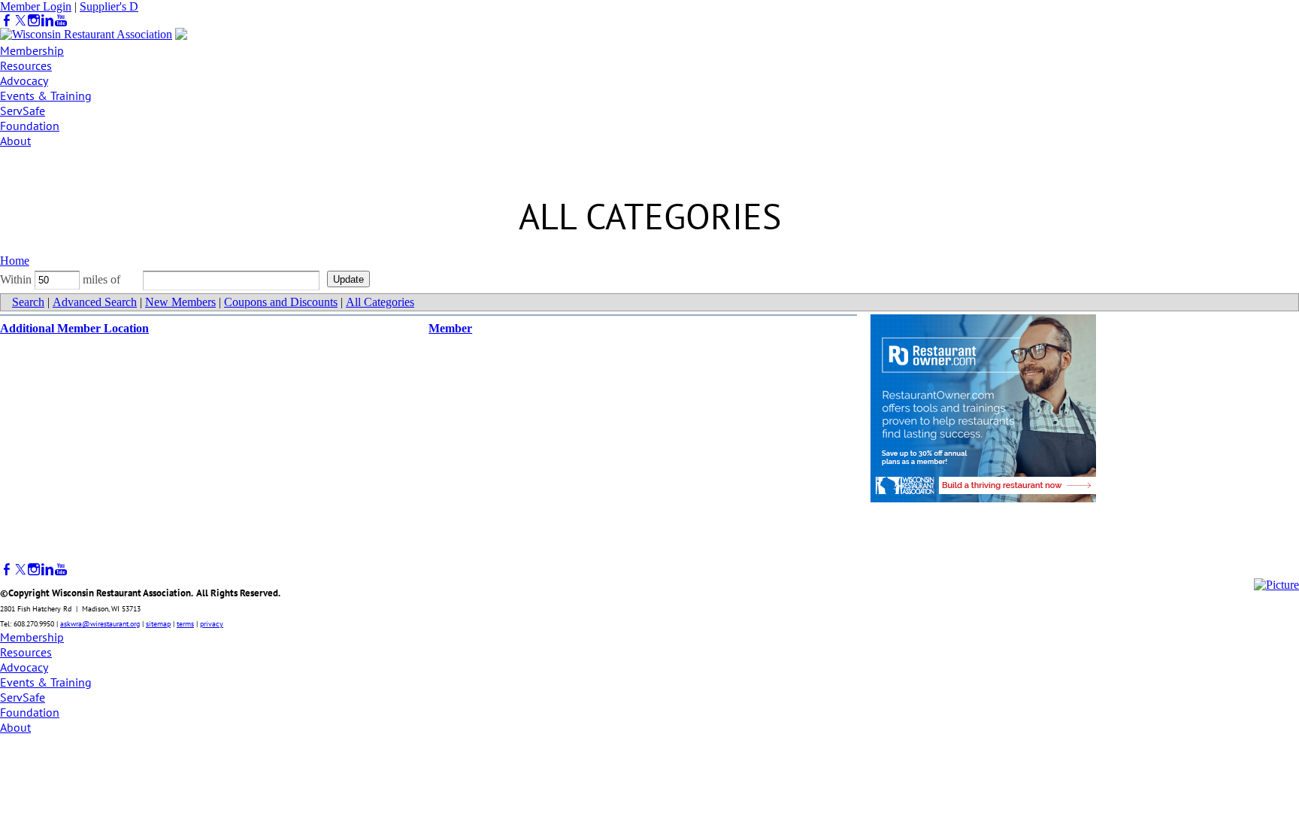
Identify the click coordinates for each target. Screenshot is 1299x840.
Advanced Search (95, 302)
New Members (180, 302)
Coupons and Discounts (281, 302)
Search (28, 302)
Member (450, 328)
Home (14, 260)
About (15, 140)
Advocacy (24, 80)
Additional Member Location (74, 328)
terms (185, 624)
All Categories (380, 302)
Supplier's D (109, 6)
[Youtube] (61, 20)
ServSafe (22, 110)
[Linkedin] (47, 20)
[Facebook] (7, 20)
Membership (32, 50)
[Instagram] (34, 20)
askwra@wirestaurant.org (100, 624)
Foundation (29, 125)
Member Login (35, 6)
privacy (211, 624)
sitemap (158, 624)
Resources (26, 65)
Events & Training (46, 95)
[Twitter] (20, 20)
